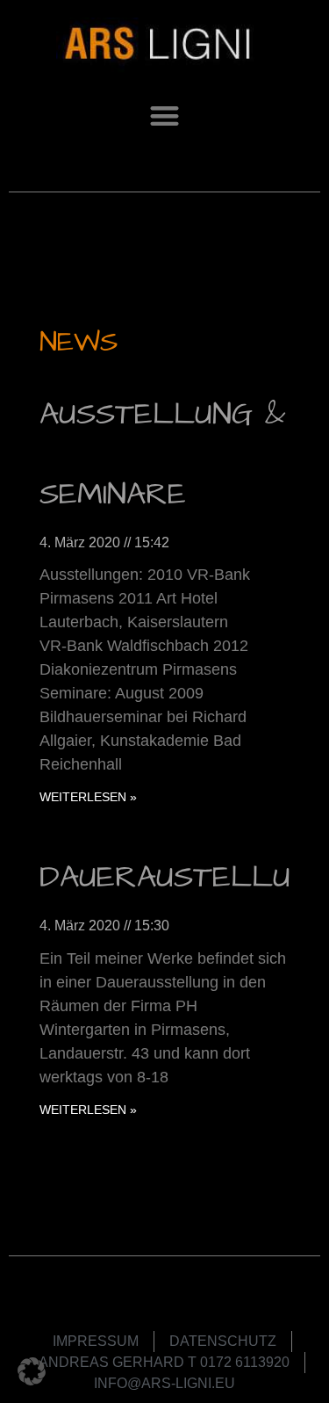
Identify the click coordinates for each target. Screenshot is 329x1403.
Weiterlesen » (88, 797)
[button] (164, 115)
